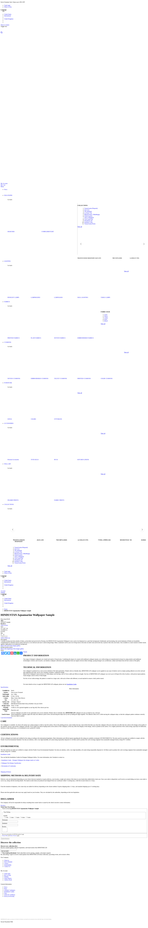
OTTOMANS (58, 419)
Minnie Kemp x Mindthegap (92, 214)
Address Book (8, 880)
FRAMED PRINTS (13, 500)
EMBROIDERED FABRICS (85, 338)
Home (5, 609)
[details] (28, 2)
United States (7, 14)
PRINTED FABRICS (14, 338)
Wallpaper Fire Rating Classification (11, 763)
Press (5, 888)
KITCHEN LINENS (83, 459)
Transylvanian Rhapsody (91, 208)
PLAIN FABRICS (36, 338)
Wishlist (6, 877)
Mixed (106, 321)
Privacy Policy (5, 835)
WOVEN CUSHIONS (14, 378)
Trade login (7, 5)
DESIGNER (11, 231)
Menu (2, 186)
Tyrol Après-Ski (88, 219)
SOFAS (10, 419)
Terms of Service (13, 835)
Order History (8, 878)
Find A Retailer (8, 862)
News (5, 887)
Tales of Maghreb (89, 217)
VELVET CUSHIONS (60, 378)
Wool (105, 319)
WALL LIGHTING (82, 297)
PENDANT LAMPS (13, 297)
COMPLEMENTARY (47, 231)
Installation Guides (9, 891)
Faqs (5, 893)
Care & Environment (6, 717)
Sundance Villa (88, 222)
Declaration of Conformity (9, 766)
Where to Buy (8, 7)
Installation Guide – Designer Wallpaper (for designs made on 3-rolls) (20, 760)
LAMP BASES (58, 297)
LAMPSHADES (35, 297)
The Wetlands (88, 211)
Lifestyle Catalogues (9, 890)
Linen (105, 314)
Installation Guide (71, 684)
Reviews (3, 805)
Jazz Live (86, 210)
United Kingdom (8, 19)
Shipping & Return (6, 772)
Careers (6, 863)
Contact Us (7, 866)
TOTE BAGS (35, 459)
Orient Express (88, 216)
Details (25, 652)
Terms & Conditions (9, 895)
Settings (3, 592)
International (7, 16)
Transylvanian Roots (89, 223)
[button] (74, 33)
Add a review (4, 625)
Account (3, 591)
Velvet (106, 316)
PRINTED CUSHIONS (84, 378)
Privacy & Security (9, 896)
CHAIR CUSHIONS (106, 378)
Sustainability (7, 865)
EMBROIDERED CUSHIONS (39, 378)
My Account (4, 183)
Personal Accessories (13, 459)
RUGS (56, 459)
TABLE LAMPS (105, 297)
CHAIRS (33, 419)
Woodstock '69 (88, 220)
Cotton (106, 318)
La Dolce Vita (88, 213)
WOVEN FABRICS (59, 338)
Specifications (4, 687)
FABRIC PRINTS (59, 500)
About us (6, 860)
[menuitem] (5, 189)
